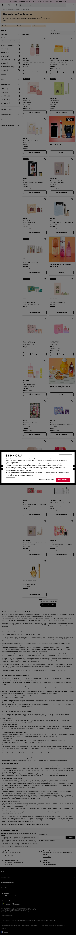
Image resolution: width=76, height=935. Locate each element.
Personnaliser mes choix (46, 479)
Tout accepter (62, 479)
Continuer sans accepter (65, 454)
